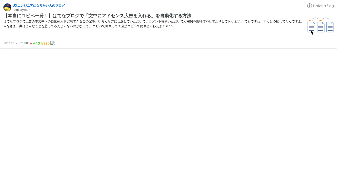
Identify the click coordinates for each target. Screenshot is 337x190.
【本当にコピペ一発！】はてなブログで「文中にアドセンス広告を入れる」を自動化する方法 (97, 15)
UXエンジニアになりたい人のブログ (39, 5)
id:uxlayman (21, 10)
